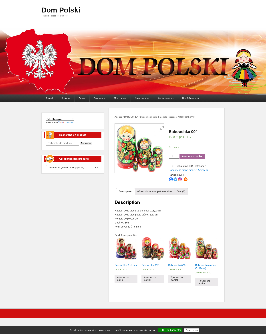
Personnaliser (192, 330)
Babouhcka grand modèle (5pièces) (158, 117)
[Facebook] (171, 179)
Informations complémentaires (154, 191)
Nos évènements (190, 98)
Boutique (65, 98)
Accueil (49, 98)
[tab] (125, 191)
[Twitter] (175, 179)
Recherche (86, 143)
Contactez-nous (165, 98)
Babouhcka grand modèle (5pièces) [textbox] (72, 167)
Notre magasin (142, 98)
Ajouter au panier (192, 156)
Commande (99, 98)
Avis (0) (181, 191)
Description (125, 191)
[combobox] (72, 167)
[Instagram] (180, 179)
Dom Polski (60, 10)
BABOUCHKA (131, 117)
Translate (69, 122)
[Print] (185, 179)
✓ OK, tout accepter (170, 330)
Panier (82, 98)
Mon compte (120, 98)
